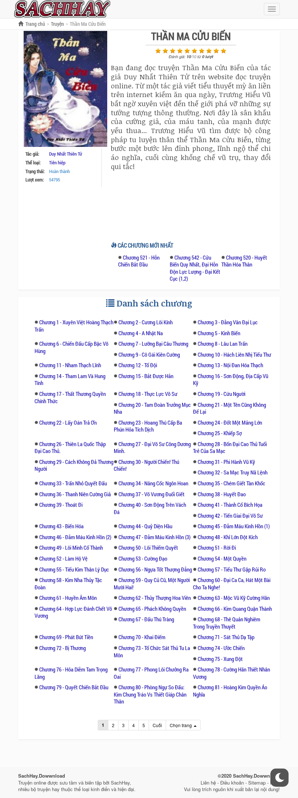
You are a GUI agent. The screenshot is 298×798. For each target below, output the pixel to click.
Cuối (157, 725)
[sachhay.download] (62, 8)
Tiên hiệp (57, 162)
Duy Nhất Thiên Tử (65, 154)
